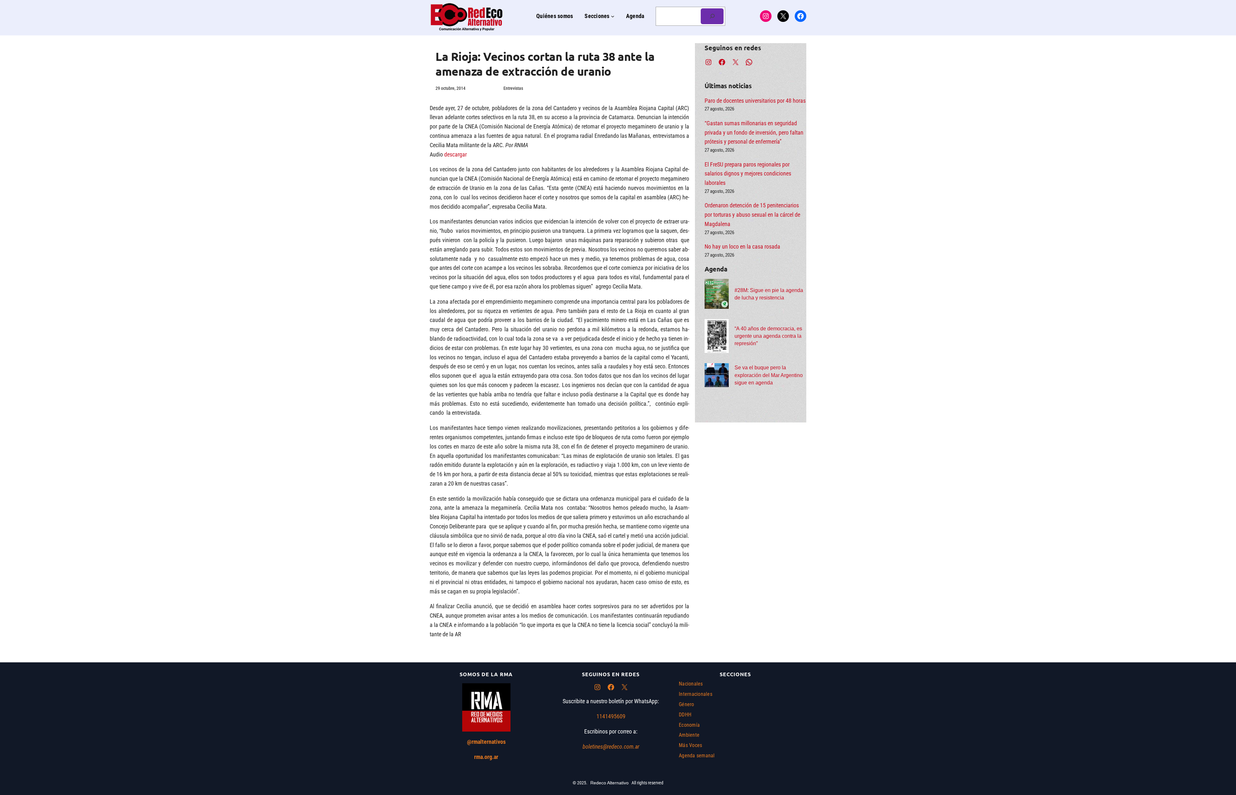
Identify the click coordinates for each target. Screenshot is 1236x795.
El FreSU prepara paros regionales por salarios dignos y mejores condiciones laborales (748, 173)
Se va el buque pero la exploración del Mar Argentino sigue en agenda (769, 375)
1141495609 (610, 716)
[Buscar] (712, 16)
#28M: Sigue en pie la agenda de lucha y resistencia (769, 294)
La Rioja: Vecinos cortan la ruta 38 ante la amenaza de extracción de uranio (545, 64)
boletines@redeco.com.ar (611, 746)
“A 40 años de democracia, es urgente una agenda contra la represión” (768, 336)
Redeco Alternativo (609, 782)
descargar (455, 154)
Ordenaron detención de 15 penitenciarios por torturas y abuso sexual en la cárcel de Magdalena (752, 214)
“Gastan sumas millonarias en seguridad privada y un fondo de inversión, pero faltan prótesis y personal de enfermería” (754, 132)
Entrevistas (513, 88)
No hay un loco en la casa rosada (742, 246)
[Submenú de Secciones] (612, 16)
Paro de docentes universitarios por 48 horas (755, 100)
